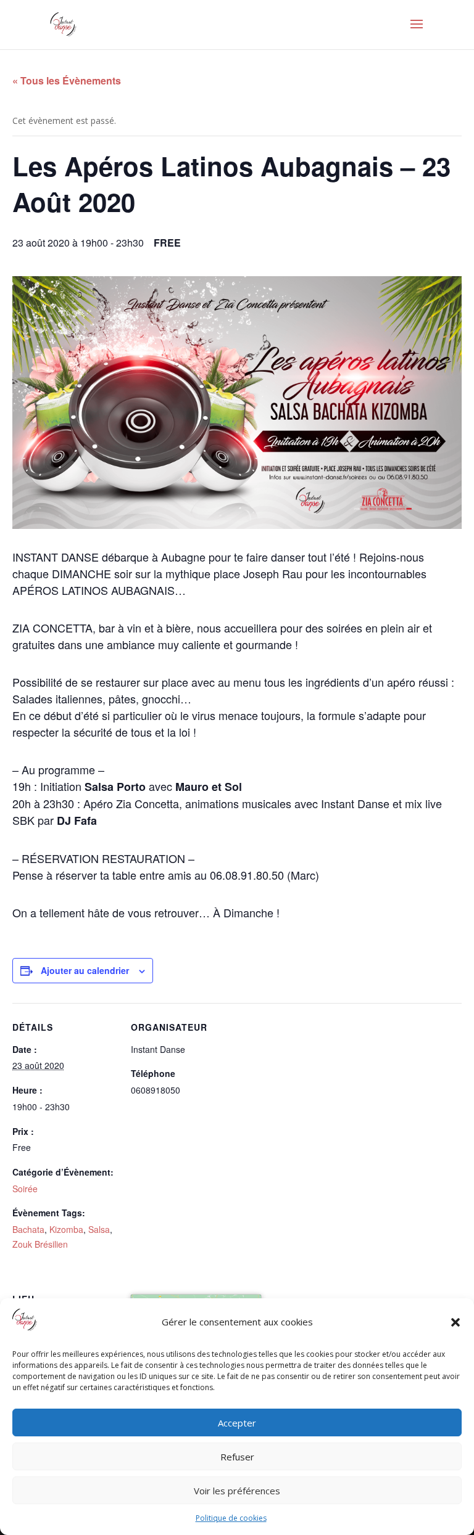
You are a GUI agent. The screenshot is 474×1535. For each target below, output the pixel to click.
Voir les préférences (237, 1490)
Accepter (237, 1423)
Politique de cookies (231, 1518)
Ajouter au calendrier (85, 970)
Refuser (237, 1457)
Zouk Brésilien (40, 1244)
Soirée (25, 1188)
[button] (455, 1322)
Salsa (99, 1229)
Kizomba (66, 1229)
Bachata (28, 1229)
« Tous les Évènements (66, 80)
